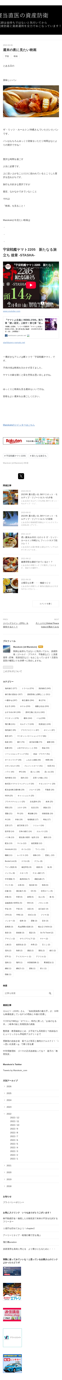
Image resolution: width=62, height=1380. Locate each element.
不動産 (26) (49, 790)
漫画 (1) (8, 962)
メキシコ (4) (43, 903)
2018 (9, 1186)
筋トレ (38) (35, 772)
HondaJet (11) (11, 849)
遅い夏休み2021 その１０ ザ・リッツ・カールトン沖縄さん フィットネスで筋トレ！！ (40, 540)
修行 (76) (21, 742)
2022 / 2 (14, 1155)
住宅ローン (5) (47, 891)
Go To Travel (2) (46, 933)
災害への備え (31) (40, 778)
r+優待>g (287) (11, 700)
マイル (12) (21, 843)
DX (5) (33, 891)
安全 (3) (45, 921)
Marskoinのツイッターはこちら (19, 425)
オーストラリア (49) (13, 760)
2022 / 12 (14, 1117)
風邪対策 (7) (25, 879)
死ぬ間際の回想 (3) (25, 927)
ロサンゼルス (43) (12, 766)
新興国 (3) (9, 927)
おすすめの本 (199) (13, 712)
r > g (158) (41, 718)
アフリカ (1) (41, 956)
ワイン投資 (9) (11, 867)
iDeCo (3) (32, 915)
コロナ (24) (21, 808)
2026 (9, 1086)
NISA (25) (9, 796)
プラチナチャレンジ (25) (15, 802)
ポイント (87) (49, 730)
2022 (9, 1114)
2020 (9, 1172)
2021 (9, 1165)
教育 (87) (8, 736)
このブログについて (12, 671)
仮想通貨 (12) (36, 843)
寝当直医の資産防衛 (31, 7)
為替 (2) (19, 951)
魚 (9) (49, 867)
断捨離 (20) (32, 814)
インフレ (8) (10, 873)
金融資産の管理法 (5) (13, 903)
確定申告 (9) (26, 867)
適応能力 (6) (21, 891)
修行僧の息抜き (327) (13, 694)
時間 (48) (49, 760)
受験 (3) (34, 921)
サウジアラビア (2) (27, 939)
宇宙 (7, 56)
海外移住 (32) (10, 778)
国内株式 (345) (45, 688)
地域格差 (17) (32, 819)
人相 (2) (8, 945)
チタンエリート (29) (47, 784)
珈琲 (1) (19, 962)
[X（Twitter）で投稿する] (21, 476)
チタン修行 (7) (38, 873)
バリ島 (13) (9, 837)
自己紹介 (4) (43, 909)
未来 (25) (49, 802)
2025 (9, 1093)
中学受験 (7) (10, 879)
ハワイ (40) (9, 772)
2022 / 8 (14, 1132)
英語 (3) (32, 933)
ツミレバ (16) (38, 825)
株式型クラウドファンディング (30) (19, 784)
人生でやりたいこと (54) (27, 748)
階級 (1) (8, 974)
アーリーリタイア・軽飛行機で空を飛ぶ (22, 1235)
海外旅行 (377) (11, 688)
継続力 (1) (20, 968)
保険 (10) (36, 855)
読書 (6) (8, 891)
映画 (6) (45, 885)
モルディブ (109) (27, 724)
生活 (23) (35, 808)
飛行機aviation (10, 1242)
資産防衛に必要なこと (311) (38, 694)
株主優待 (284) (28, 700)
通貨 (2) (30, 951)
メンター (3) (10, 921)
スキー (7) (24, 873)
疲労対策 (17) (22, 825)
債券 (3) (23, 921)
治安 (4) (30, 909)
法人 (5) (41, 897)
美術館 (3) (20, 933)
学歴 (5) (19, 897)
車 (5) (52, 897)
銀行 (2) (53, 951)
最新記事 (7, 1005)
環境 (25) (8, 808)
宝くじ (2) (46, 945)
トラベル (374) (28, 688)
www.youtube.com (11, 311)
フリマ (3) (45, 915)
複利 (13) (47, 837)
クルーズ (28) (34, 790)
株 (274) (42, 700)
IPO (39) (22, 772)
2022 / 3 (14, 1151)
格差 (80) (8, 742)
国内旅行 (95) (10, 730)
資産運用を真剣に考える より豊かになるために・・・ (29, 1249)
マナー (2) (44, 939)
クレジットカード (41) (33, 766)
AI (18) (7, 819)
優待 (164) (28, 718)
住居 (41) (51, 766)
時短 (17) (47, 819)
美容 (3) (8, 933)
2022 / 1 (14, 1158)
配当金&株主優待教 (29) (14, 790)
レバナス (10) (22, 855)
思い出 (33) (49, 772)
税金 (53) (45, 748)
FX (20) (20, 814)
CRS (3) (8, 915)
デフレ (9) (38, 861)
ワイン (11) (40, 849)
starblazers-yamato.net (14, 342)
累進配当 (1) (49, 962)
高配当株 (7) (39, 879)
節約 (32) (24, 778)
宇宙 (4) (19, 909)
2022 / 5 (14, 1144)
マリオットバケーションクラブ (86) (31, 736)
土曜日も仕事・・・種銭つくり (36, 583)
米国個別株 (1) (33, 962)
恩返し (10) (49, 855)
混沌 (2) (8, 951)
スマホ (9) (25, 861)
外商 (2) (34, 945)
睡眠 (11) (8, 855)
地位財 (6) (33, 885)
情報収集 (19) (47, 814)
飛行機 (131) (10, 724)
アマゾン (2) (10, 939)
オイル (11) (26, 849)
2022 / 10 (14, 1125)
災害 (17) (8, 825)
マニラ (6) (9, 885)
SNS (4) (30, 903)
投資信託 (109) (45, 724)
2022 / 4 (14, 1147)
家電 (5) (30, 897)
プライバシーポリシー (13, 1202)
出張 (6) (21, 885)
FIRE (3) (19, 915)
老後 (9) (39, 867)
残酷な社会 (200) (42, 706)
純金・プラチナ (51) (41, 754)
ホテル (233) (25, 706)
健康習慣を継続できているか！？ (37, 562)
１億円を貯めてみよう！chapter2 (19, 1228)
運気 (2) (41, 951)
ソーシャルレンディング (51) (17, 754)
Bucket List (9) (11, 861)
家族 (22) (47, 808)
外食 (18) (19, 819)
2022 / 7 (14, 1136)
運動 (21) (8, 814)
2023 (9, 1107)
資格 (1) (32, 968)
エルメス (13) (42, 831)
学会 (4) (8, 909)
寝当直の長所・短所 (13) (29, 837)
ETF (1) (8, 956)
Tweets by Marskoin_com (15, 1070)
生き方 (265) (10, 706)
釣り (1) (43, 968)
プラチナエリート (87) (30, 730)
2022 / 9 (14, 1129)
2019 (9, 1179)
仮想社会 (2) (21, 945)
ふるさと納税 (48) (33, 760)
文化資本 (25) (35, 802)
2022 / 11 (14, 1121)
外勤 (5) (8, 897)
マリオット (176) (12, 718)
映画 (16, 56)
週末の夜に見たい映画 (19, 50)
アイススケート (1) (23, 956)
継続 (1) (8, 968)
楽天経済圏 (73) (35, 742)
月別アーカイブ (10, 1080)
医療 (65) (8, 748)
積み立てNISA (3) (45, 927)
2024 (9, 1100)
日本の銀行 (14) (25, 831)
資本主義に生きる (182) (35, 712)
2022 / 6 (14, 1140)
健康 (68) (50, 742)
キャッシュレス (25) (26, 796)
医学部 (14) (9, 831)
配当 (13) (8, 843)
